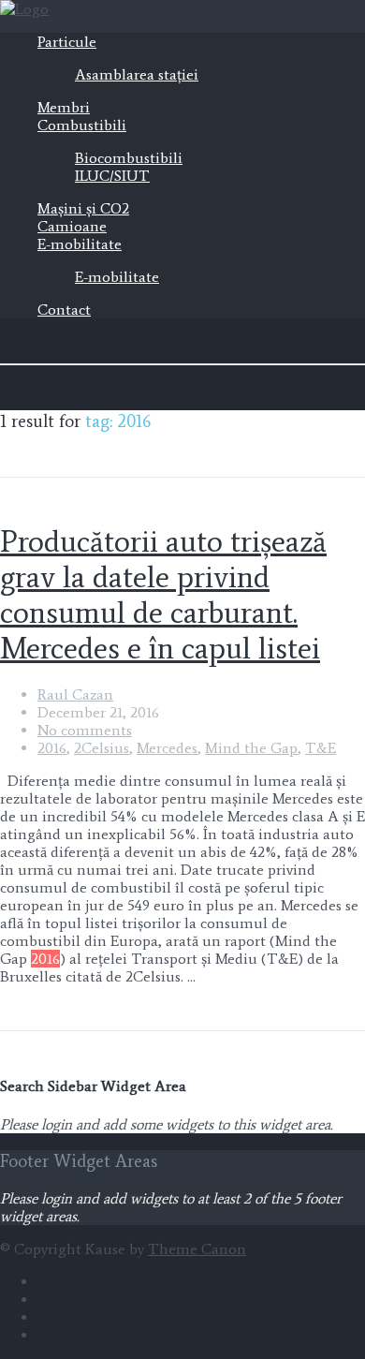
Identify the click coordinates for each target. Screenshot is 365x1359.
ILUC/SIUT (112, 176)
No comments (84, 730)
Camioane (72, 226)
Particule (66, 42)
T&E (320, 748)
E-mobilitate (79, 244)
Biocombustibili (128, 158)
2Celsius (101, 748)
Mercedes (167, 748)
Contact (64, 309)
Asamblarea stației (136, 74)
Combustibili (81, 125)
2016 (51, 748)
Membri (63, 107)
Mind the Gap (251, 748)
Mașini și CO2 (83, 208)
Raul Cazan (75, 694)
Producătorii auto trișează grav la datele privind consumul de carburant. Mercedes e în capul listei (163, 595)
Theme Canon (197, 1249)
